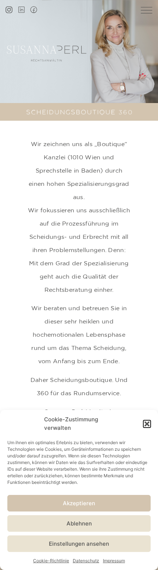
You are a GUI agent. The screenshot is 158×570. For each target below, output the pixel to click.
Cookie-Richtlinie (51, 560)
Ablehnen (79, 523)
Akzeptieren (79, 503)
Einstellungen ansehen (79, 543)
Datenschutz (86, 560)
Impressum (114, 560)
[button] (147, 424)
